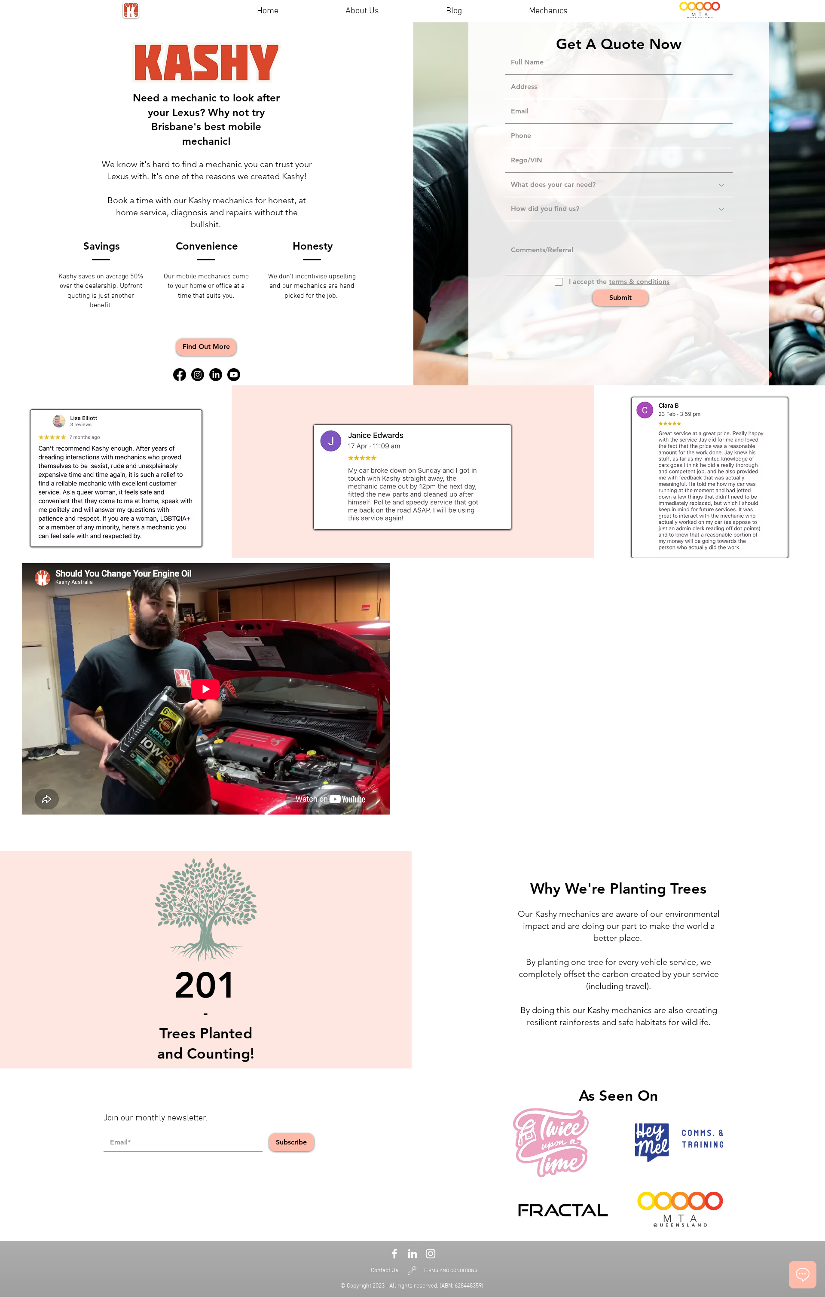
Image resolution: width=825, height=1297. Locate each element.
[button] (206, 347)
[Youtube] (233, 374)
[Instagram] (197, 374)
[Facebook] (179, 374)
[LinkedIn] (215, 374)
